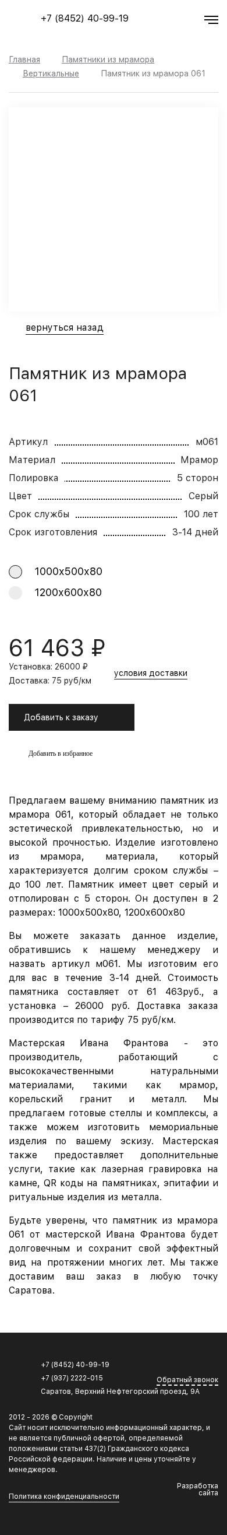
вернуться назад (65, 328)
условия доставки (150, 673)
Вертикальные (51, 73)
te (213, 1366)
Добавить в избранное (61, 753)
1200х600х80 (68, 592)
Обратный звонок (187, 1380)
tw (199, 1366)
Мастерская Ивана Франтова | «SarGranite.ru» (30, 23)
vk (186, 1366)
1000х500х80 (68, 571)
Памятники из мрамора (108, 59)
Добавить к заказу (61, 717)
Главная (24, 59)
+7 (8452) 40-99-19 (85, 18)
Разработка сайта (197, 1490)
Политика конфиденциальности (64, 1497)
